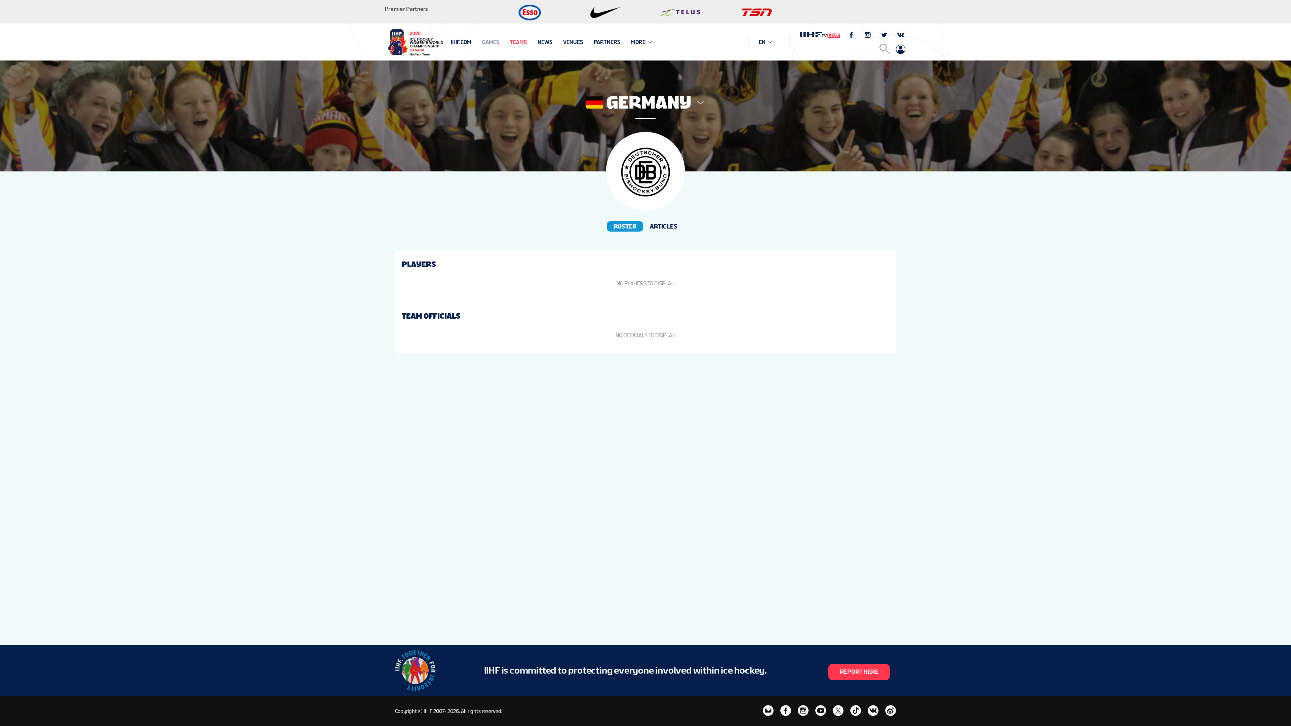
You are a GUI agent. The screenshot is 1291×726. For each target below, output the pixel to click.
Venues (573, 42)
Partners (607, 42)
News (545, 42)
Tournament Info (474, 42)
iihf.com (461, 42)
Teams (518, 42)
